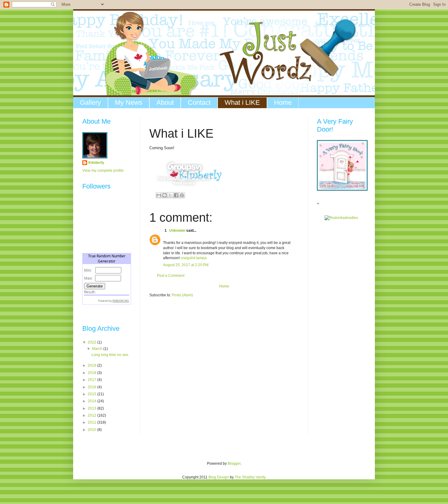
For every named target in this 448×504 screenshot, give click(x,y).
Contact (199, 102)
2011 (92, 422)
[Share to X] (170, 195)
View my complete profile (103, 170)
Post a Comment (170, 275)
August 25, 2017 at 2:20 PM (185, 265)
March (97, 349)
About (165, 102)
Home (283, 102)
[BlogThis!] (165, 195)
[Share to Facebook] (176, 195)
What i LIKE (242, 102)
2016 (92, 387)
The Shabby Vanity (250, 477)
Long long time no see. (110, 355)
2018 (92, 373)
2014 (92, 401)
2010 (92, 430)
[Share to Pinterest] (182, 195)
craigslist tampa (194, 258)
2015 (92, 394)
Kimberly (96, 162)
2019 (92, 365)
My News (128, 102)
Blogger (234, 463)
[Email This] (159, 195)
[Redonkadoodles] (341, 218)
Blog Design (218, 477)
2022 (92, 342)
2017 (92, 380)
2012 (92, 415)
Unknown (177, 230)
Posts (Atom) (182, 295)
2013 (92, 408)
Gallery (90, 102)
